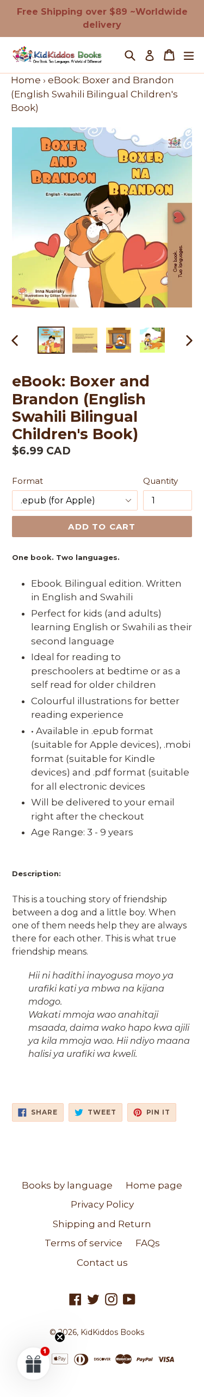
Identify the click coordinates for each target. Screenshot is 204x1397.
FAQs (147, 1243)
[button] (34, 1363)
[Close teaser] (59, 1337)
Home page (154, 1185)
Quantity (160, 481)
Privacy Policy (102, 1204)
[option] (51, 340)
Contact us (102, 1262)
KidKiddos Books (112, 1332)
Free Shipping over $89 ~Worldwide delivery (102, 18)
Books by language (67, 1185)
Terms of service (83, 1243)
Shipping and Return (102, 1223)
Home (26, 80)
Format (27, 481)
